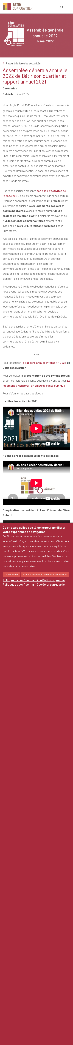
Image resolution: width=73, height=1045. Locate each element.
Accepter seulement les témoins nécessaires (45, 574)
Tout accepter (11, 574)
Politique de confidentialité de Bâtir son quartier (34, 580)
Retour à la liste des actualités (23, 63)
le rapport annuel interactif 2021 (44, 362)
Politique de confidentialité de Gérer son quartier (34, 584)
